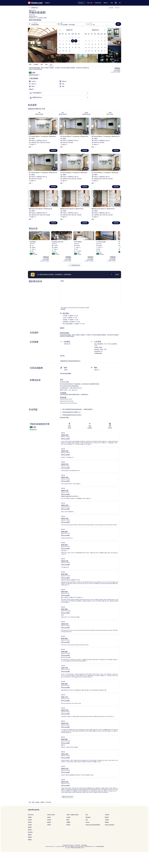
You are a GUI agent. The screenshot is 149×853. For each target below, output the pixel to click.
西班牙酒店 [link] (30, 832)
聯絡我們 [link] (49, 822)
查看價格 (53, 150)
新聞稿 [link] (67, 819)
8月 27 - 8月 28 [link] (39, 114)
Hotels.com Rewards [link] (109, 824)
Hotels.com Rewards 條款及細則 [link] (93, 824)
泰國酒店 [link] (30, 834)
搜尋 (118, 24)
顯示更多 (62, 355)
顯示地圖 (63, 309)
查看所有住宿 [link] (34, 7)
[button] (66, 37)
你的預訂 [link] (49, 817)
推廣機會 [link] (68, 822)
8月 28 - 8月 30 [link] (86, 114)
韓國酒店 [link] (30, 837)
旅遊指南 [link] (107, 822)
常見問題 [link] (49, 819)
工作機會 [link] (107, 819)
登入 (120, 2)
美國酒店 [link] (30, 827)
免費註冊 (117, 274)
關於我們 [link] (107, 817)
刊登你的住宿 (98, 2)
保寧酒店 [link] (42, 802)
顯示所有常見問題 (64, 417)
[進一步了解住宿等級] (34, 15)
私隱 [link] (87, 819)
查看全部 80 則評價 (33, 75)
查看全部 (31, 89)
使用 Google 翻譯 (65, 438)
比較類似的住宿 (75, 265)
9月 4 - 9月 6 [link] (110, 114)
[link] (117, 7)
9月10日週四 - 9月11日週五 (68, 24)
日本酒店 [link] (30, 819)
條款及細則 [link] (88, 817)
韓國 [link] (33, 802)
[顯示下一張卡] (120, 247)
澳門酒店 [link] (30, 829)
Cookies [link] (87, 822)
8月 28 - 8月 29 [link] (63, 114)
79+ (117, 60)
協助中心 (106, 2)
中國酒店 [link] (30, 817)
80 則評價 (32, 429)
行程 (112, 2)
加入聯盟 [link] (68, 817)
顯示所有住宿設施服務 (65, 373)
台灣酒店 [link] (30, 824)
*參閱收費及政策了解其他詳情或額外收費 (69, 361)
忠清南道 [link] (37, 802)
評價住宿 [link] (49, 824)
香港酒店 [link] (30, 822)
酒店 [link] (30, 802)
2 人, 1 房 (92, 24)
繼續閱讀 (62, 328)
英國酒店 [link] (30, 839)
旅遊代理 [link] (68, 824)
